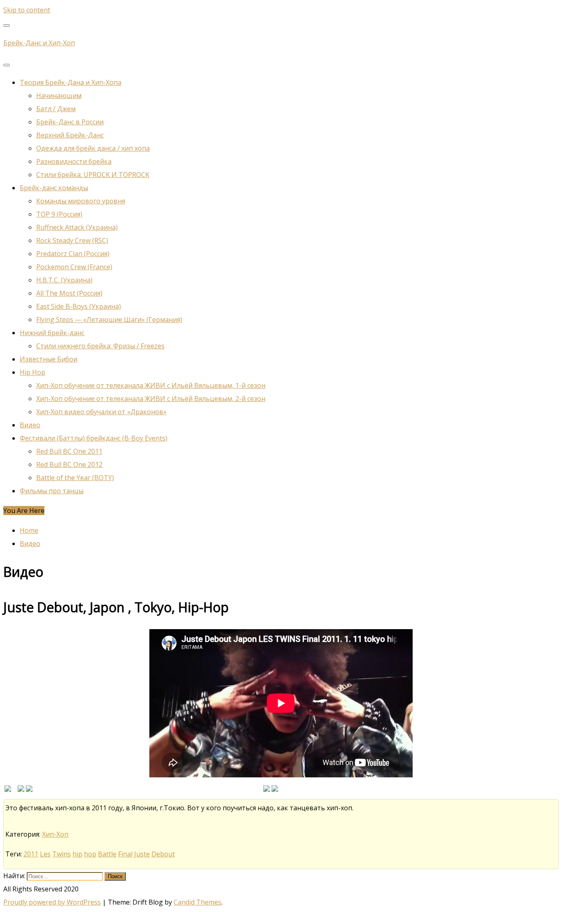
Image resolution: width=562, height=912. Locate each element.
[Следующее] (275, 789)
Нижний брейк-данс (52, 332)
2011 (30, 853)
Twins (61, 853)
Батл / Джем (56, 108)
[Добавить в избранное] (8, 789)
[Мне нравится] (21, 789)
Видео (30, 424)
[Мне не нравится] (29, 789)
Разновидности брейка (73, 161)
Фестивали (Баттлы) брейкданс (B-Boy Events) (93, 438)
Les (45, 853)
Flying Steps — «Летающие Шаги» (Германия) (109, 319)
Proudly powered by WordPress (52, 902)
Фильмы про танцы (52, 490)
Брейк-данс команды (54, 187)
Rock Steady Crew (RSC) (72, 240)
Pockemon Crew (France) (74, 266)
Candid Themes (197, 902)
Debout (163, 853)
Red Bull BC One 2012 (69, 464)
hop (90, 853)
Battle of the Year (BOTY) (75, 477)
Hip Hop (32, 372)
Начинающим (58, 95)
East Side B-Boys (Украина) (78, 306)
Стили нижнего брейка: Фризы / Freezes (100, 345)
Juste (142, 853)
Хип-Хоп (55, 834)
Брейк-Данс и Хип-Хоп (39, 42)
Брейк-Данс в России (70, 121)
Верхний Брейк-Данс (70, 135)
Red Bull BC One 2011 (69, 451)
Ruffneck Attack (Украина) (77, 227)
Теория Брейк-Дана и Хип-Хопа (70, 82)
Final (125, 853)
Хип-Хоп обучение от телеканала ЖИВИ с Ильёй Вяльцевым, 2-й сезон (150, 398)
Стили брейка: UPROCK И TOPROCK (92, 174)
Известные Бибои (48, 359)
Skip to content (26, 9)
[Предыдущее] (266, 789)
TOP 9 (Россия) (59, 214)
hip (77, 853)
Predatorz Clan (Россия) (72, 253)
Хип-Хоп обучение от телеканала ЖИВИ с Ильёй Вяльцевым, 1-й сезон (150, 385)
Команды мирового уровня (80, 200)
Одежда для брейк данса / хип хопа (93, 148)
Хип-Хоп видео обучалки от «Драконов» (101, 411)
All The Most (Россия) (69, 293)
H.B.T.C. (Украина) (64, 280)
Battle (107, 853)
